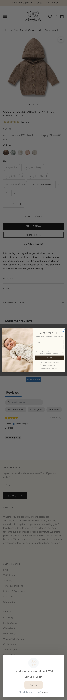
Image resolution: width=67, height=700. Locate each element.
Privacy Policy (55, 368)
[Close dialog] (63, 330)
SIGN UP (49, 358)
